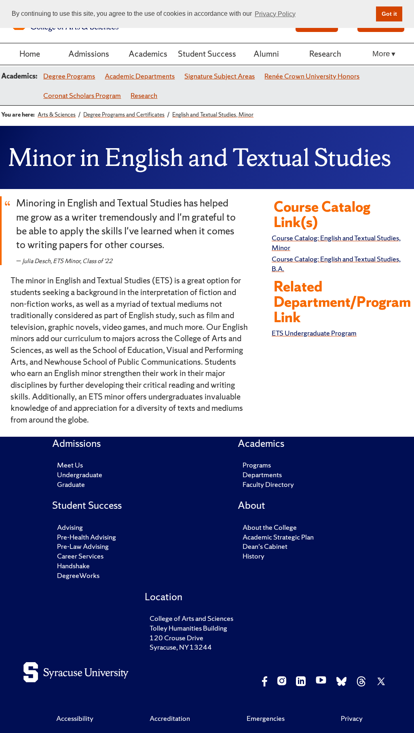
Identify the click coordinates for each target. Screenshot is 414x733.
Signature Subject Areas (219, 76)
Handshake (73, 565)
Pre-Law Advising (83, 546)
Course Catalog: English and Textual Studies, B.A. (336, 263)
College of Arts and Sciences (191, 618)
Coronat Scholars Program (82, 95)
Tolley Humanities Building (188, 628)
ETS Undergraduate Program (314, 333)
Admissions (88, 53)
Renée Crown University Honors (311, 76)
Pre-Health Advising (86, 537)
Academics (148, 53)
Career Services (80, 556)
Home (29, 53)
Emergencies (266, 718)
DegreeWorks (78, 575)
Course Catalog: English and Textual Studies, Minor (336, 242)
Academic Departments (140, 76)
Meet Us (70, 465)
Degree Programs (69, 76)
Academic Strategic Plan (278, 537)
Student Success (207, 53)
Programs (257, 465)
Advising (70, 527)
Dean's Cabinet (265, 546)
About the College (270, 527)
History (253, 556)
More (381, 53)
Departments (262, 474)
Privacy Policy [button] (275, 14)
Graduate (71, 484)
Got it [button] (389, 14)
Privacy (352, 718)
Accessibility (74, 718)
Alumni (266, 53)
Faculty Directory (268, 484)
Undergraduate (79, 474)
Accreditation (170, 718)
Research (325, 53)
